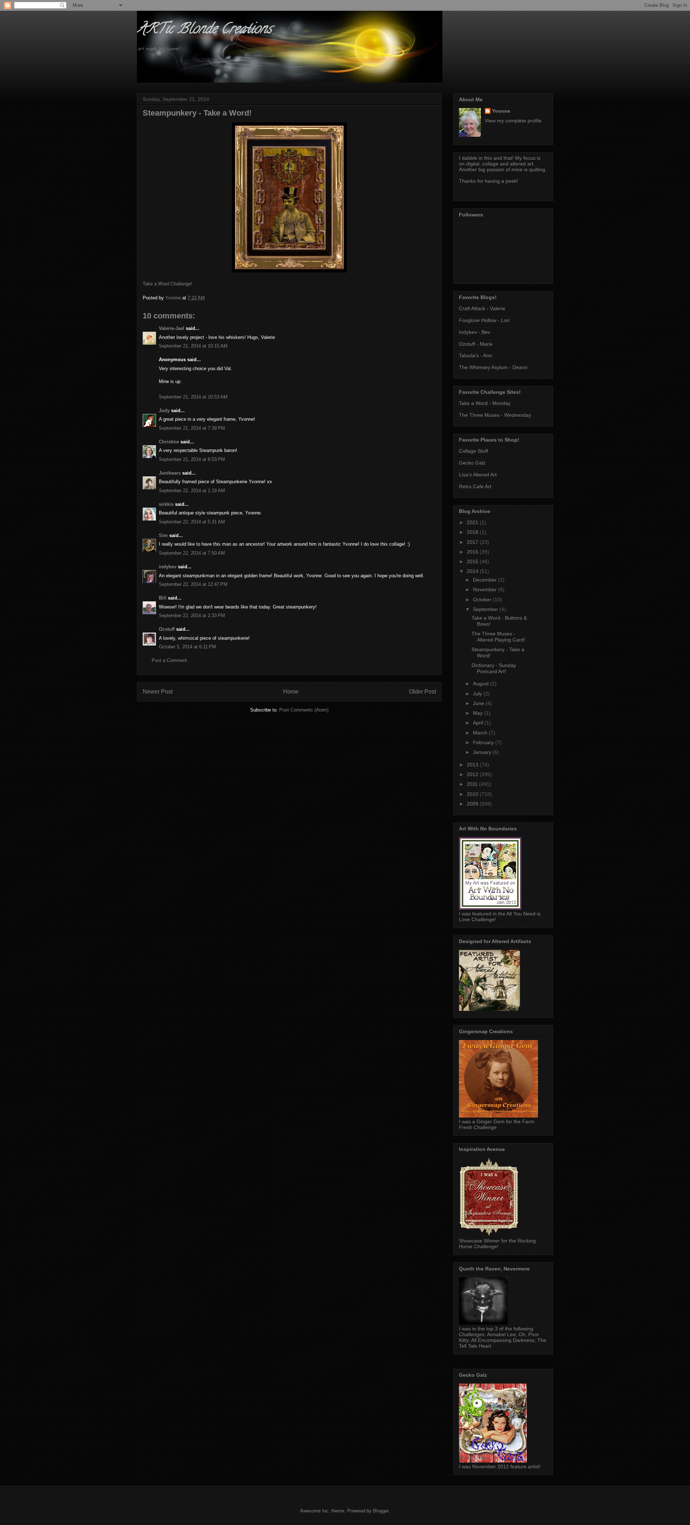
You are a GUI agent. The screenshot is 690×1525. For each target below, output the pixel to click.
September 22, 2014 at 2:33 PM (192, 615)
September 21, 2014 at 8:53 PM (192, 459)
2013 (473, 765)
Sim (163, 535)
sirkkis (166, 504)
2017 (473, 542)
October (483, 599)
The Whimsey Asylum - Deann (493, 367)
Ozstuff (167, 629)
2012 (473, 774)
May (478, 713)
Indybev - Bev (474, 332)
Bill (162, 598)
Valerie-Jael (171, 328)
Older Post (422, 692)
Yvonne (501, 111)
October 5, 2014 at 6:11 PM (187, 646)
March (481, 733)
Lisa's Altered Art (478, 474)
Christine (169, 441)
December (485, 580)
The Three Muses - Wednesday (495, 415)
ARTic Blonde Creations (204, 30)
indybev (167, 566)
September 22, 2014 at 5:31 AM (192, 521)
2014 (473, 571)
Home (291, 692)
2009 (473, 804)
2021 (473, 522)
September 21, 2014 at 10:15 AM (193, 346)
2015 (473, 561)
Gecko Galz (472, 463)
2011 (473, 784)
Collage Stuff (473, 451)
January (483, 752)
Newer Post (157, 692)
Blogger (380, 1511)
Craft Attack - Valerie (482, 308)
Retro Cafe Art (475, 486)
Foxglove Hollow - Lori (484, 320)
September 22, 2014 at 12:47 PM (193, 584)
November (485, 589)
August (481, 683)
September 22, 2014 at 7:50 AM (192, 553)
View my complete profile (513, 120)
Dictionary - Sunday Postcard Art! (494, 668)
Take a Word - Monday (485, 403)
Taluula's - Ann (475, 355)
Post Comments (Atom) (303, 710)
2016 (473, 552)
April (478, 723)
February (484, 742)
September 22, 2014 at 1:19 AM (192, 490)
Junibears (170, 473)
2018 (473, 532)
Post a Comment (169, 660)
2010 (473, 794)
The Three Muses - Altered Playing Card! (498, 637)
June (479, 703)
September (486, 609)
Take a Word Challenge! (167, 283)
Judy (164, 410)
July (478, 693)
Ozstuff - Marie (476, 344)
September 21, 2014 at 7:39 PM (192, 428)
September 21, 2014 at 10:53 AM (193, 397)
